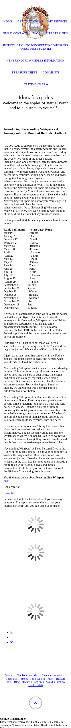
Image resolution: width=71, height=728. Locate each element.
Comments (51, 72)
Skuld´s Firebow (55, 681)
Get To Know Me (27, 675)
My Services (58, 21)
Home (8, 675)
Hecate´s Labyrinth (33, 681)
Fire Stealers (57, 33)
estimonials (36, 685)
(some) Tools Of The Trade (37, 678)
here (6, 480)
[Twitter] (11, 642)
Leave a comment (52, 675)
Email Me (9, 493)
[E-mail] (11, 632)
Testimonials (34, 84)
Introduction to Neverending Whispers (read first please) (35, 47)
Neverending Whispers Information (35, 60)
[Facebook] (11, 637)
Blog (17, 681)
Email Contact (15, 33)
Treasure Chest (24, 72)
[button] (35, 703)
